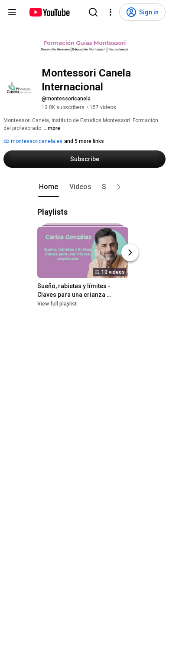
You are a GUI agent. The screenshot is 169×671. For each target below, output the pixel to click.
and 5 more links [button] (84, 141)
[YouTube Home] (49, 12)
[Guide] (12, 12)
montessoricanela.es (36, 141)
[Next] (130, 252)
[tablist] (84, 186)
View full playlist (57, 304)
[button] (118, 186)
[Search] (93, 12)
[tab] (48, 186)
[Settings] (110, 12)
